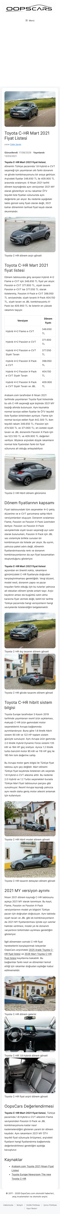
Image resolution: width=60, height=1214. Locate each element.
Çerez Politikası (50, 1205)
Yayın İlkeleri (31, 1208)
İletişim (20, 1205)
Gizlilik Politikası (33, 1205)
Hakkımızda (8, 1205)
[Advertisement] (30, 56)
